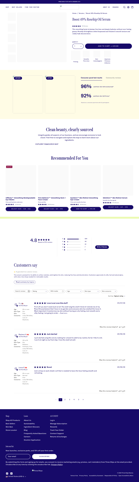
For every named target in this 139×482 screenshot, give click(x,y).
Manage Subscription (58, 424)
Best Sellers (10, 424)
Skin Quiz (9, 427)
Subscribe (44, 456)
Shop (7, 416)
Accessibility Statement (96, 475)
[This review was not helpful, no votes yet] (123, 327)
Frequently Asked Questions (35, 433)
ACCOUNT (54, 416)
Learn (26, 416)
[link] (80, 26)
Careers (27, 437)
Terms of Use (74, 475)
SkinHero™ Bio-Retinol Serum (115, 198)
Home (74, 13)
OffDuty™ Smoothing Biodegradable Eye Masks (20, 199)
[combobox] (39, 291)
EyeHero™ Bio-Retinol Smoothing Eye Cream (84, 199)
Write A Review (102, 247)
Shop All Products (13, 420)
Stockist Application (32, 440)
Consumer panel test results (91, 78)
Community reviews (113, 78)
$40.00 (92, 209)
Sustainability (29, 424)
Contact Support (57, 433)
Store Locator (11, 430)
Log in (52, 420)
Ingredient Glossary (32, 427)
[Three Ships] (69, 7)
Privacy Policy (57, 464)
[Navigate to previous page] (56, 399)
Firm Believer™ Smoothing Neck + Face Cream (52, 199)
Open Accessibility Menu (125, 475)
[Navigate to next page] (83, 399)
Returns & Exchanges (58, 437)
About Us (27, 420)
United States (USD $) (16, 476)
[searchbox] (20, 291)
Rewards (53, 427)
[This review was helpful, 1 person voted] (119, 327)
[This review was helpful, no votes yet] (119, 360)
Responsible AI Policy (111, 475)
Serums (81, 13)
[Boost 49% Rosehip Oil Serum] (12, 16)
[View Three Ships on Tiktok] (11, 473)
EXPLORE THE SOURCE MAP (46, 144)
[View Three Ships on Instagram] (7, 473)
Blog (25, 430)
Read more (63, 313)
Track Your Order (57, 430)
